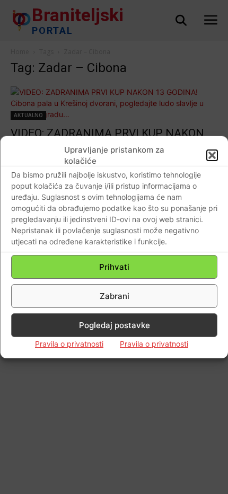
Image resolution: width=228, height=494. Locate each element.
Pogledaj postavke (114, 325)
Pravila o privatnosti (69, 343)
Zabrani (114, 296)
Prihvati (114, 267)
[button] (212, 155)
